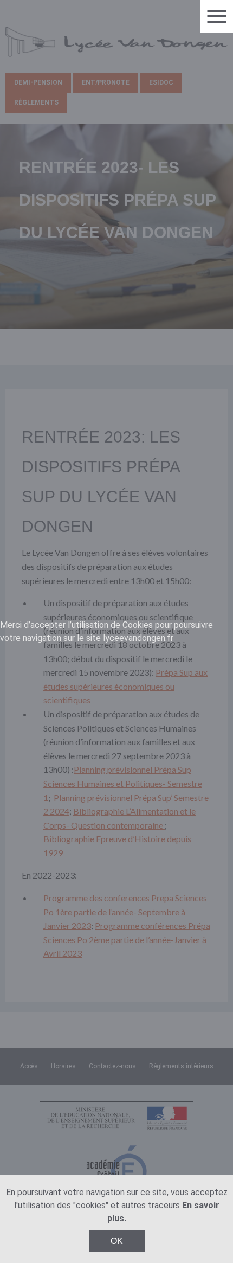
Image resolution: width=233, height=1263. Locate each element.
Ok (117, 1241)
